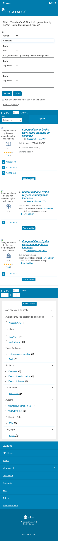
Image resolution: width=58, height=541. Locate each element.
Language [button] (10, 429)
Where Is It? (11, 162)
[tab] (43, 119)
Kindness (12, 371)
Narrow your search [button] (16, 310)
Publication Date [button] (13, 417)
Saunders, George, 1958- (20, 406)
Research (7, 483)
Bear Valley (14, 337)
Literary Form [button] (12, 387)
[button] (43, 119)
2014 (11, 423)
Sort (4, 117)
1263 (8, 155)
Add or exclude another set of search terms (24, 99)
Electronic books (16, 381)
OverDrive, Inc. (15, 411)
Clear (17, 93)
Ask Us (6, 498)
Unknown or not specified (20, 354)
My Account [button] (8, 468)
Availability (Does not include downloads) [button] (25, 317)
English (12, 436)
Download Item (47, 208)
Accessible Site (10, 505)
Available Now (15, 323)
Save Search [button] (29, 303)
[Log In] (49, 3)
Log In (53, 3)
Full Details (11, 168)
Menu (8, 3)
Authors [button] (9, 400)
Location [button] (10, 329)
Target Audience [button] (13, 348)
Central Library (15, 342)
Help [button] (5, 490)
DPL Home (8, 453)
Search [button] (6, 460)
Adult (11, 359)
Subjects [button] (10, 365)
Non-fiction (14, 394)
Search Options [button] (10, 104)
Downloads (8, 475)
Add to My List (28, 179)
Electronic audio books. (19, 376)
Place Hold (11, 173)
